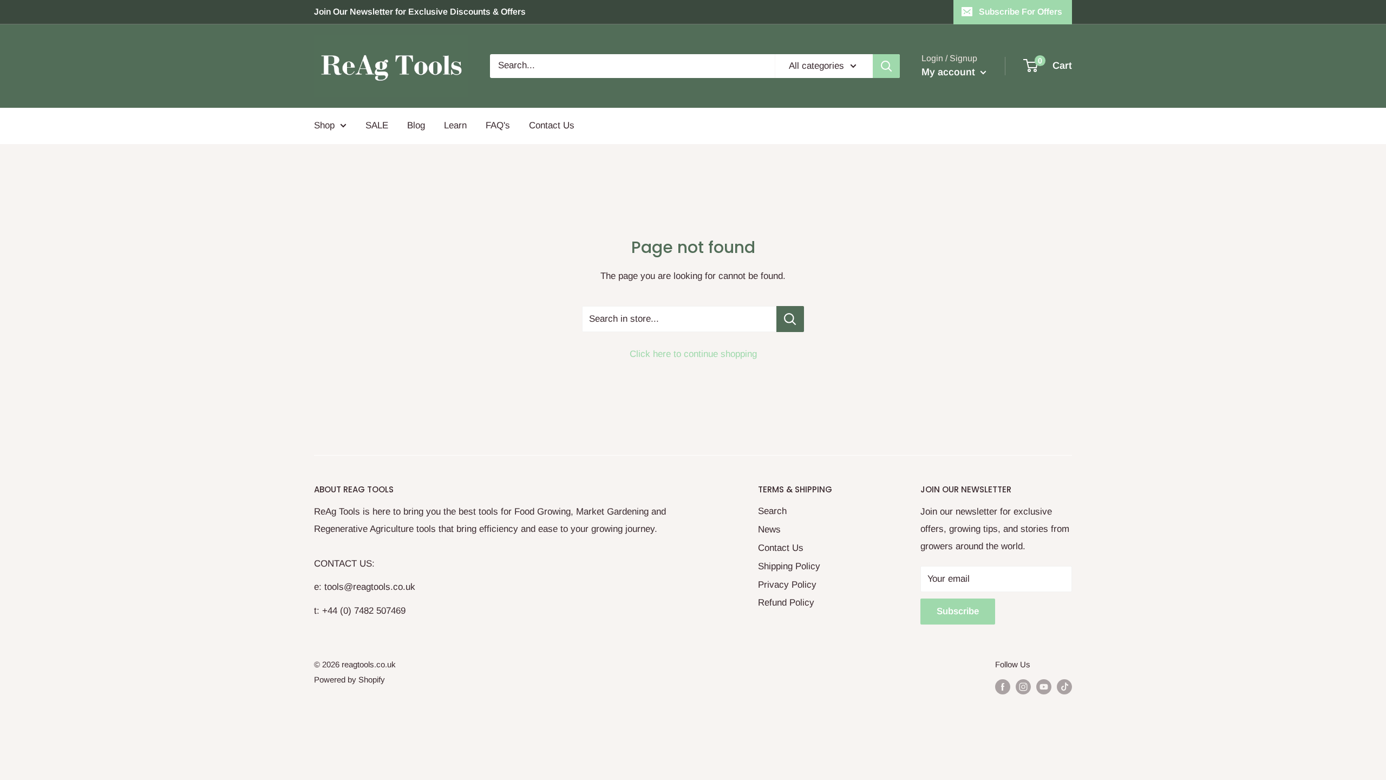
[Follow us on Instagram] (1023, 686)
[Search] (886, 66)
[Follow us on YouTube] (1043, 686)
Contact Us (551, 125)
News (769, 529)
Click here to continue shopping (693, 354)
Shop (324, 125)
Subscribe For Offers (1020, 11)
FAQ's (498, 125)
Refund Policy (786, 602)
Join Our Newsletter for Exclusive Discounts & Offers (420, 11)
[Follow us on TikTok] (1064, 686)
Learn (455, 125)
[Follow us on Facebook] (1002, 686)
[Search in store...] (790, 319)
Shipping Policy (789, 566)
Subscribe (958, 611)
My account (949, 72)
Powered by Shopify (349, 679)
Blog (416, 125)
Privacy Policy (787, 585)
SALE (376, 125)
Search (772, 511)
